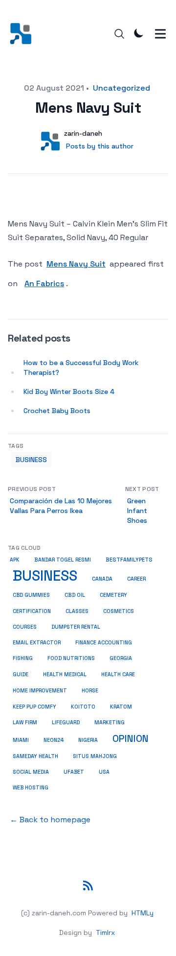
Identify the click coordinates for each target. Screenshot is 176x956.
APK (15, 560)
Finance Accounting (103, 642)
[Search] (119, 34)
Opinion (130, 738)
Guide (20, 674)
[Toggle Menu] (160, 34)
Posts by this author (99, 146)
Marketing (109, 722)
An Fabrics (44, 283)
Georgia (121, 658)
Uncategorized (121, 88)
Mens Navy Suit (76, 264)
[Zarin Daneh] (24, 34)
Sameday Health (35, 756)
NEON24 (54, 739)
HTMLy (143, 912)
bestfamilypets (129, 559)
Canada (102, 579)
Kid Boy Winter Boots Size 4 (68, 391)
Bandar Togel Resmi (62, 560)
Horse (90, 690)
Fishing (23, 658)
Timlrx (105, 932)
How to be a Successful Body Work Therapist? (80, 367)
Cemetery (113, 595)
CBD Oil (75, 594)
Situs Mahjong (95, 756)
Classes (77, 611)
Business (31, 459)
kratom (121, 706)
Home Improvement (40, 690)
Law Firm (25, 722)
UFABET (74, 771)
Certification (32, 611)
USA (104, 771)
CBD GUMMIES (31, 594)
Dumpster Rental (75, 627)
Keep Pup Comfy (34, 707)
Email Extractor (37, 642)
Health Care (118, 674)
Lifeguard (66, 722)
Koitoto (83, 707)
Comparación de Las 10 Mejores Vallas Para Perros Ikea (61, 505)
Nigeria (88, 740)
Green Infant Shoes (137, 510)
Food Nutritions (71, 658)
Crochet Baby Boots (56, 410)
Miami (21, 740)
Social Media (31, 771)
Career (136, 579)
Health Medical (65, 674)
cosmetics (118, 611)
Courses (25, 627)
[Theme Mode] (139, 33)
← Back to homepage (50, 819)
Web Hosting (30, 787)
